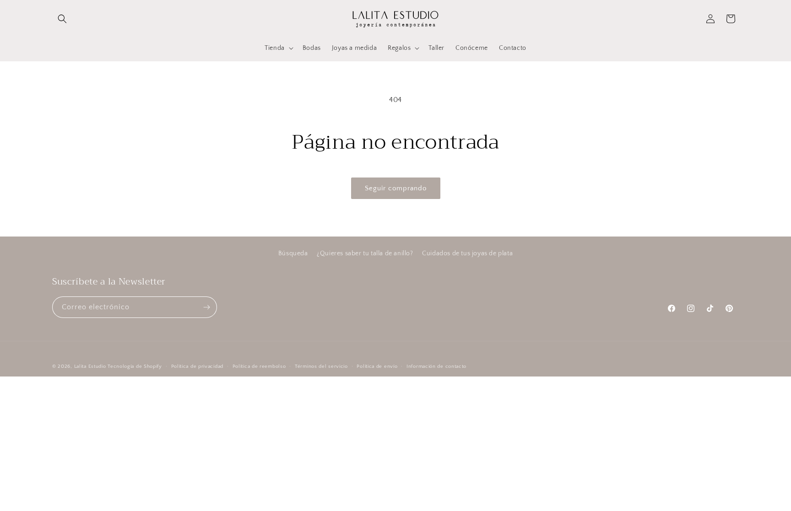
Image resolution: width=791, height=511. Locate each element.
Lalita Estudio (90, 366)
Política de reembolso (259, 366)
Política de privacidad (197, 366)
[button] (62, 19)
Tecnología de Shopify (135, 366)
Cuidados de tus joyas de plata (467, 253)
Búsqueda (293, 253)
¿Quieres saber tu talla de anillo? (365, 253)
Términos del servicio (321, 366)
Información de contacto (436, 366)
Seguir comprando (396, 188)
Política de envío (377, 366)
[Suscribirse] (206, 307)
